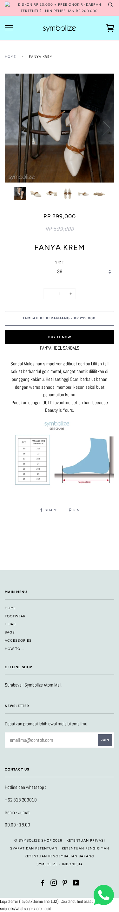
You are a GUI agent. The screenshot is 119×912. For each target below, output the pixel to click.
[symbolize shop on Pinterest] (65, 884)
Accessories (18, 641)
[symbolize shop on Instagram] (53, 884)
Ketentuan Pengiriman (85, 848)
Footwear (15, 616)
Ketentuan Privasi (86, 840)
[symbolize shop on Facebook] (42, 884)
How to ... (14, 649)
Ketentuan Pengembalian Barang (59, 856)
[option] (59, 128)
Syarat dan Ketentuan (33, 848)
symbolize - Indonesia (59, 864)
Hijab (10, 624)
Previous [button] (15, 128)
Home (10, 57)
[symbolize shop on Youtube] (76, 884)
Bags (10, 632)
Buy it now (59, 337)
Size (59, 262)
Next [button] (102, 128)
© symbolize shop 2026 (38, 840)
